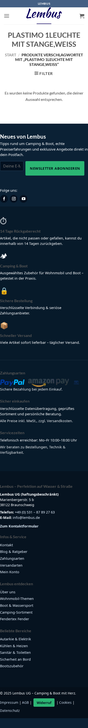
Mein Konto (9, 572)
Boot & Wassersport (16, 605)
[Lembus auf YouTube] (23, 199)
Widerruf (44, 702)
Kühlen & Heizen (14, 646)
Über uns (7, 592)
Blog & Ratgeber (13, 551)
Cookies (65, 702)
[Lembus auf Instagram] (14, 199)
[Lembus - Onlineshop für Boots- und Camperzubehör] (44, 15)
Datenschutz (10, 710)
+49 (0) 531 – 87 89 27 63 (35, 512)
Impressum (9, 702)
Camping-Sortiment (16, 612)
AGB (25, 702)
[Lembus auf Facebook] (4, 199)
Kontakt (6, 545)
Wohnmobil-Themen (17, 598)
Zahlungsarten (12, 558)
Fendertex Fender (14, 619)
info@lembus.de (26, 517)
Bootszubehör (11, 666)
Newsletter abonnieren (55, 168)
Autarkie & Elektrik (15, 639)
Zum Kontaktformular (19, 526)
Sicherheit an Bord (15, 659)
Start (10, 54)
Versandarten (11, 565)
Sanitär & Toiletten (15, 652)
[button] (7, 16)
